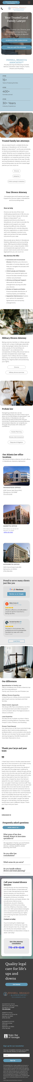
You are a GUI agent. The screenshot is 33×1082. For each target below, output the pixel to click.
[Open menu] (29, 2)
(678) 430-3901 (8, 532)
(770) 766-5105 (7, 571)
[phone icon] (2, 9)
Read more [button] (8, 634)
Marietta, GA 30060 (8, 530)
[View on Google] (6, 604)
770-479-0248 (7, 494)
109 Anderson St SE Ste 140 (10, 529)
